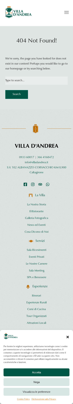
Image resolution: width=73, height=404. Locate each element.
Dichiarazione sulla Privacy (44, 399)
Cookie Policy (23, 399)
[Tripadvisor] (40, 184)
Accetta (36, 372)
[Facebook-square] (25, 184)
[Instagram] (33, 184)
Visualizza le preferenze (36, 391)
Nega (36, 382)
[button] (67, 337)
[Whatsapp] (48, 184)
